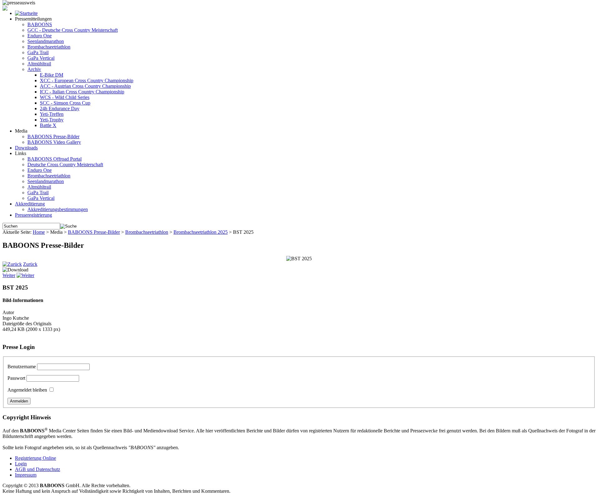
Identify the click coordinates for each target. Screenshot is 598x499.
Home (39, 232)
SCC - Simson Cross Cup (65, 103)
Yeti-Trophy (52, 119)
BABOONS (39, 24)
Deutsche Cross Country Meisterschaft (65, 164)
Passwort (16, 378)
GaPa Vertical (41, 58)
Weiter (8, 275)
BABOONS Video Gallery (54, 142)
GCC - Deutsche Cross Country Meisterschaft (72, 30)
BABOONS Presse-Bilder (53, 136)
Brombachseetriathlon (48, 46)
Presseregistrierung (33, 215)
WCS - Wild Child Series (64, 97)
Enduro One (39, 35)
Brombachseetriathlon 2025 (200, 232)
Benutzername (21, 366)
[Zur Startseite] (26, 13)
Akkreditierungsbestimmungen (57, 209)
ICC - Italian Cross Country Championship (82, 91)
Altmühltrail (39, 63)
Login (21, 463)
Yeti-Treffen (52, 114)
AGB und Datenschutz (37, 469)
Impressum (25, 475)
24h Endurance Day (59, 108)
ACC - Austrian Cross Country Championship (85, 86)
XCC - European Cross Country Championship (86, 80)
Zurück (30, 264)
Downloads (26, 147)
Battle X (48, 125)
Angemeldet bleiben (27, 390)
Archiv (34, 69)
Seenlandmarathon (45, 41)
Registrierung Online (35, 458)
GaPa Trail (38, 52)
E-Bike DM (51, 75)
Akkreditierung (30, 203)
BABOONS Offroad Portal (54, 159)
